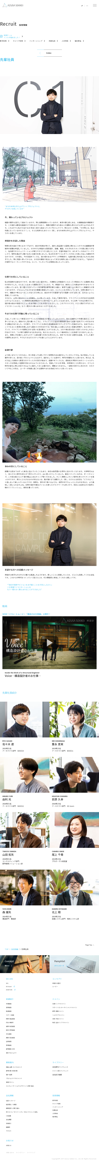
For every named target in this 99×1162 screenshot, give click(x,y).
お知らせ (10, 1140)
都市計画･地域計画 (11, 1071)
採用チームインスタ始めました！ (12, 36)
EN (87, 6)
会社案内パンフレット (60, 1067)
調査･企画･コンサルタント (14, 1067)
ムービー (55, 986)
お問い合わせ (10, 1152)
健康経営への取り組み (12, 1108)
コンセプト (57, 979)
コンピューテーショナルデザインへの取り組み (20, 1086)
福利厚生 (55, 1116)
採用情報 (14, 949)
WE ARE (9, 979)
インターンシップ (57, 1107)
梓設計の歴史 (56, 983)
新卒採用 (55, 1100)
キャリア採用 (56, 1103)
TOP (7, 949)
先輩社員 (55, 1110)
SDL (7, 983)
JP (82, 6)
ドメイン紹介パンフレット (60, 1070)
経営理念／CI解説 (11, 1104)
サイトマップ (31, 1152)
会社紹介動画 (57, 1074)
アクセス (8, 1131)
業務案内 (10, 1062)
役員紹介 (8, 1123)
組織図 (8, 1127)
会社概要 (8, 1119)
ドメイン (56, 999)
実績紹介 (10, 999)
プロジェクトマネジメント (14, 1078)
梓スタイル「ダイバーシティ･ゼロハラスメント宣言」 (22, 1112)
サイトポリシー (20, 1152)
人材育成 (55, 1113)
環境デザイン (10, 1082)
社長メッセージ (10, 1101)
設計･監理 (9, 1075)
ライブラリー (58, 1062)
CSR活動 (8, 1116)
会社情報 (10, 1095)
